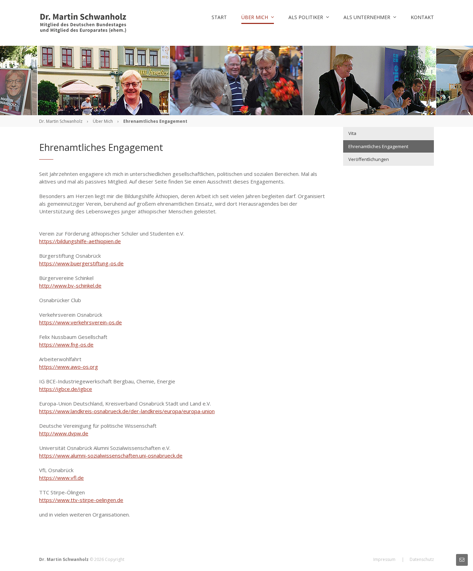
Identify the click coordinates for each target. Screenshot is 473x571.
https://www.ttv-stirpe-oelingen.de (81, 499)
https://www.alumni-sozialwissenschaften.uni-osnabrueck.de (110, 455)
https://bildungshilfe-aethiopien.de (80, 241)
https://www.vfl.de (61, 477)
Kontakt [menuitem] (422, 17)
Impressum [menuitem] (384, 559)
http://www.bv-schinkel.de (70, 285)
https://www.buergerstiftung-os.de (81, 263)
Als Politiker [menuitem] (305, 17)
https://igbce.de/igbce (65, 388)
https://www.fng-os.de (66, 344)
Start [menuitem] (219, 17)
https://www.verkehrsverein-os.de (80, 322)
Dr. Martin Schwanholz (60, 121)
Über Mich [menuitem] (254, 17)
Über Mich (103, 121)
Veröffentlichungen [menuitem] (368, 159)
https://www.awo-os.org (68, 366)
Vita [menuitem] (352, 133)
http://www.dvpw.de (63, 433)
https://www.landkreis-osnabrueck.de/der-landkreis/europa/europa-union (127, 411)
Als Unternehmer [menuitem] (366, 17)
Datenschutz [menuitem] (422, 559)
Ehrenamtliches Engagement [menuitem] (378, 146)
